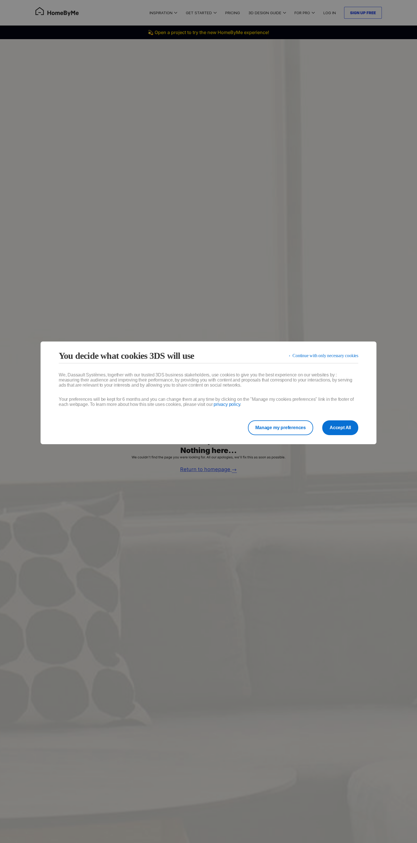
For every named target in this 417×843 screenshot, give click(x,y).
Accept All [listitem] (340, 427)
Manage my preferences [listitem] (280, 427)
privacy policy (227, 404)
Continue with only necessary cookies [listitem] (325, 355)
